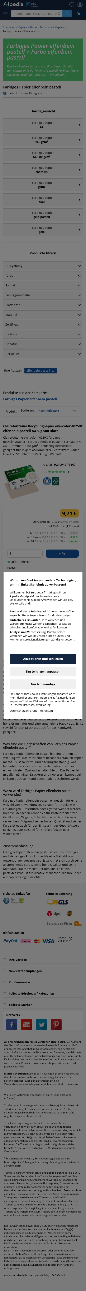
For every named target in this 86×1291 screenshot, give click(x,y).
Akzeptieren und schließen (43, 659)
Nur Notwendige (43, 684)
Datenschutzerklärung (23, 711)
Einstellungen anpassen (43, 671)
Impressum (46, 711)
